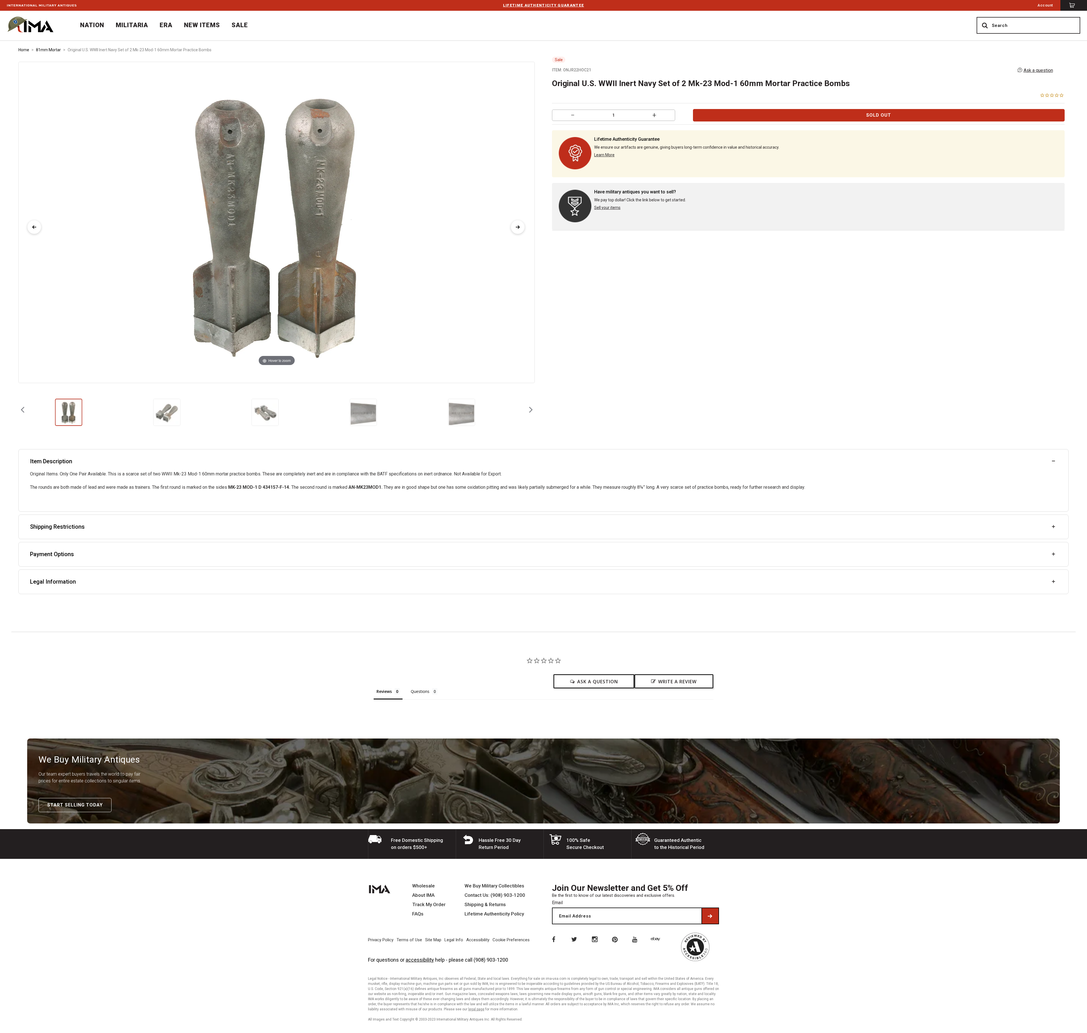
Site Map (433, 939)
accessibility (420, 960)
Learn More (604, 155)
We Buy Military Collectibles (494, 885)
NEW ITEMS (202, 25)
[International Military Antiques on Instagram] (594, 939)
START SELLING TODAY (75, 805)
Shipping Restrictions (57, 526)
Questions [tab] (420, 691)
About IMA (423, 895)
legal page (476, 1009)
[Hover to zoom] (276, 222)
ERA (166, 25)
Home (23, 50)
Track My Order (429, 904)
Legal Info (453, 939)
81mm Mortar (48, 50)
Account (1045, 5)
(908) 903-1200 (491, 960)
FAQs (417, 914)
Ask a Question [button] (597, 681)
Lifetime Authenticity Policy (494, 914)
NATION (92, 25)
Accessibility (477, 939)
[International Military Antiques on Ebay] (656, 939)
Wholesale (423, 885)
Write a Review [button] (677, 681)
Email (557, 902)
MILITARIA (132, 25)
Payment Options (52, 554)
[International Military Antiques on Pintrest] (615, 939)
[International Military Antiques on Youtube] (636, 939)
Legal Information (53, 581)
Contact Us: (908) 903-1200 (495, 895)
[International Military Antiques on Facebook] (553, 939)
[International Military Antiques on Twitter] (574, 939)
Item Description (51, 461)
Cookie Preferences (511, 939)
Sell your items (607, 208)
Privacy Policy (380, 939)
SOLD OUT (878, 115)
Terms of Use (409, 939)
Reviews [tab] (384, 691)
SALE (240, 25)
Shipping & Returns (485, 904)
